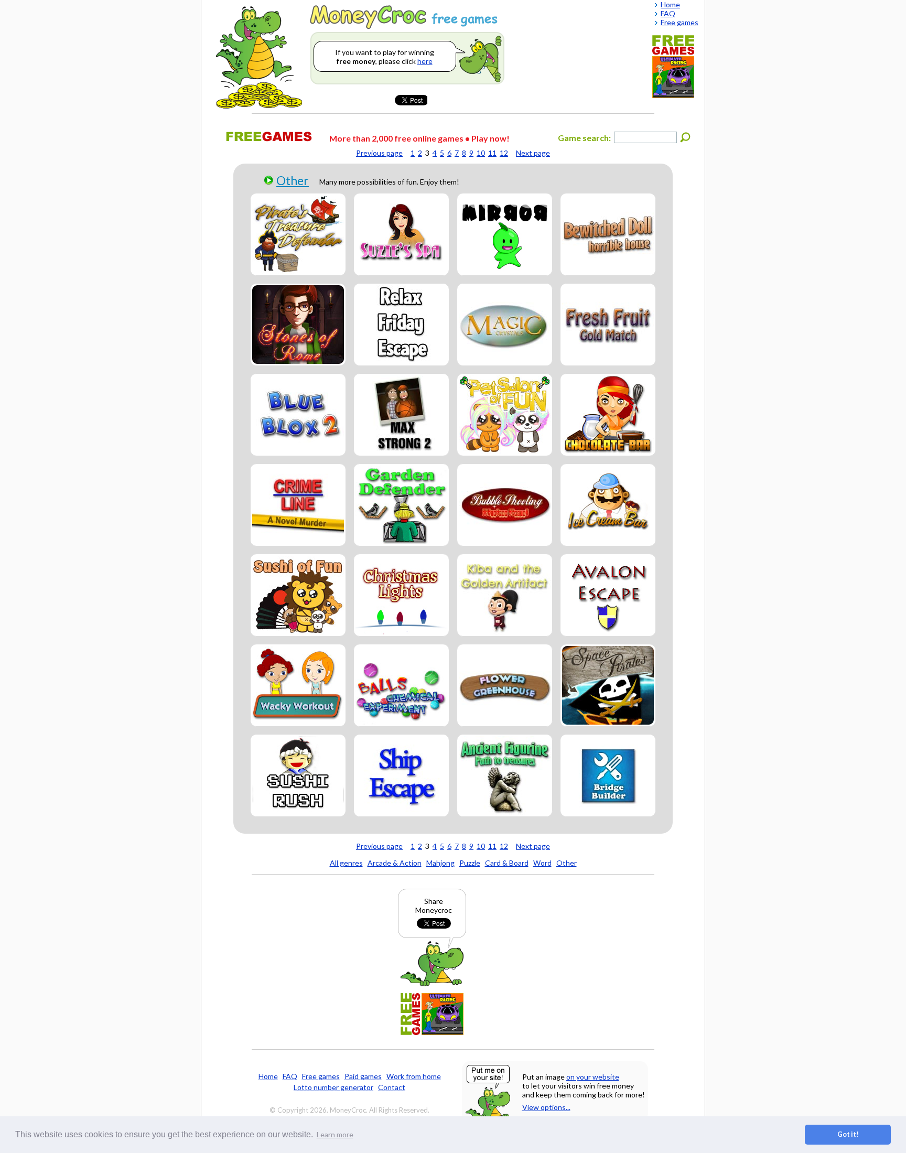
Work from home (413, 1076)
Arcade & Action (395, 862)
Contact (391, 1087)
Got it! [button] (848, 1134)
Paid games (363, 1076)
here (425, 61)
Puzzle (469, 862)
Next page (533, 152)
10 (481, 152)
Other (292, 180)
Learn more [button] (335, 1134)
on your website (592, 1076)
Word (542, 862)
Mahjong (440, 862)
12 (504, 152)
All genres (346, 862)
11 (492, 152)
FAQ (290, 1076)
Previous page (379, 152)
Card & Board (506, 862)
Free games (321, 1076)
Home (268, 1076)
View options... (546, 1107)
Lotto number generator (333, 1087)
